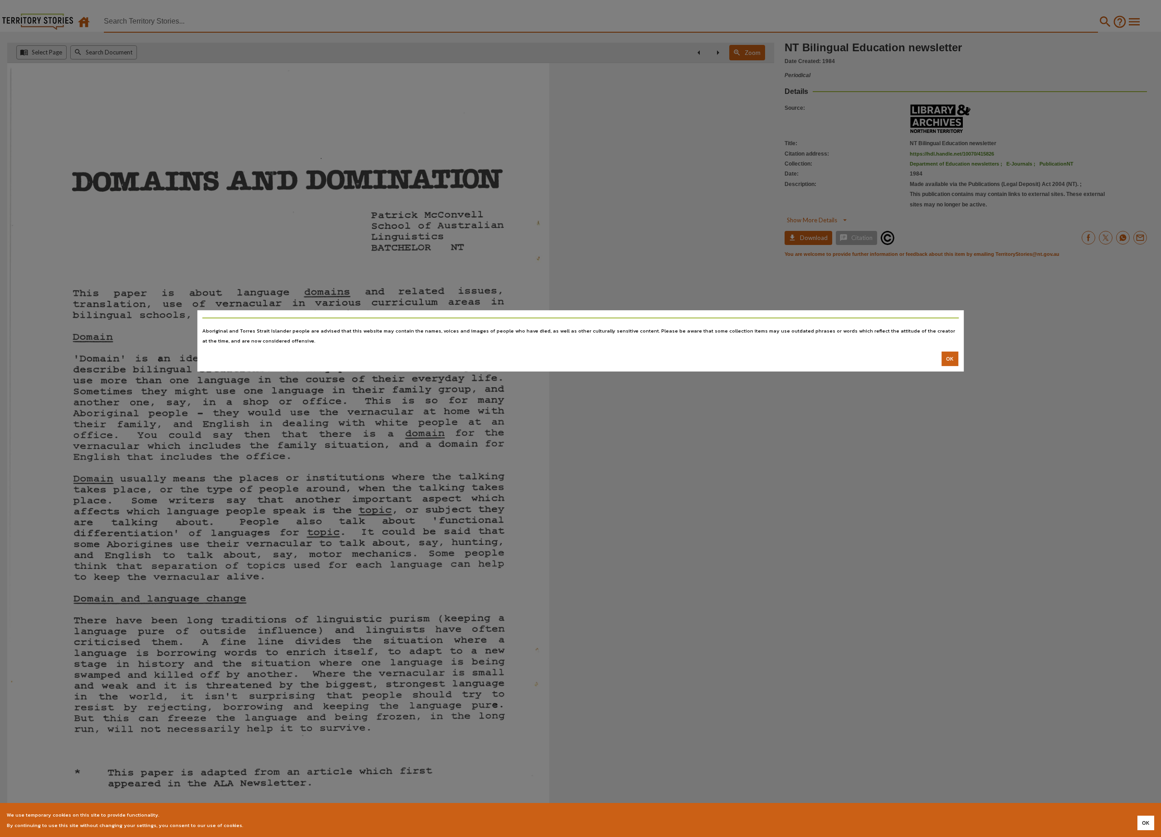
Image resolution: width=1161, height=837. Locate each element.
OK (950, 359)
